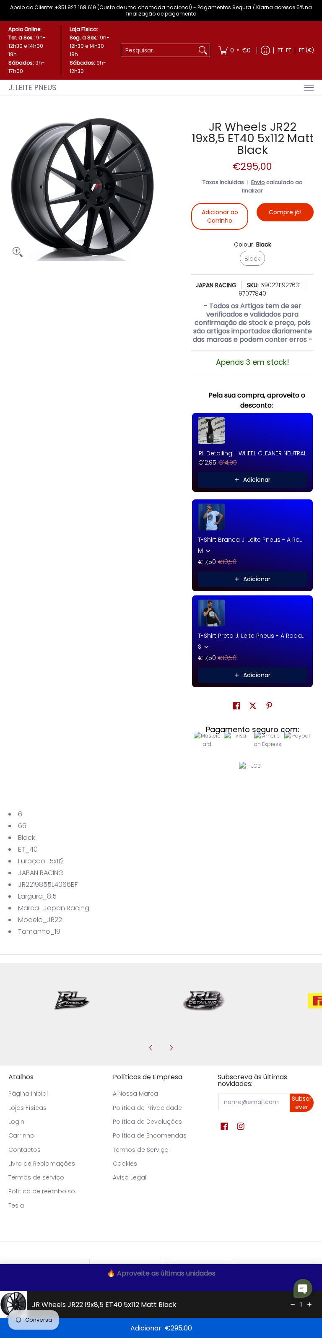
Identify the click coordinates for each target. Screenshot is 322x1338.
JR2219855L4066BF (48, 884)
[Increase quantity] (309, 1304)
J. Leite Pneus (32, 87)
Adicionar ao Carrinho (220, 216)
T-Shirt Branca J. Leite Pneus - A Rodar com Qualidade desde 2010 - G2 (252, 539)
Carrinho (21, 1135)
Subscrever (302, 1102)
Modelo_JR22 (40, 920)
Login (16, 1121)
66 (22, 826)
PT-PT (284, 50)
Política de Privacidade (147, 1108)
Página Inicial (28, 1093)
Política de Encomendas (150, 1135)
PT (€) (306, 50)
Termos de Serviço (141, 1150)
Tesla (16, 1205)
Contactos (24, 1150)
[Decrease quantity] (292, 1304)
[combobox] (158, 50)
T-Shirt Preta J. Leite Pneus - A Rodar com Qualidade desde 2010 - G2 (252, 635)
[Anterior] (151, 1048)
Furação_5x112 (41, 861)
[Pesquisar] (203, 50)
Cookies (125, 1163)
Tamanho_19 (39, 931)
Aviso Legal (129, 1177)
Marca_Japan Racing (53, 908)
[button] (236, 706)
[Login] (265, 50)
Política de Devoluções (147, 1121)
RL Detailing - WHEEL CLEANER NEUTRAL (252, 453)
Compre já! (285, 212)
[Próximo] (171, 1048)
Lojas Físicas (27, 1108)
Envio (258, 182)
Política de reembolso (41, 1191)
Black (26, 837)
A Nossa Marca (135, 1093)
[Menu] (309, 88)
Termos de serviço (36, 1177)
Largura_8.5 (37, 896)
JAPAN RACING (216, 285)
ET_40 (28, 849)
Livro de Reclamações (41, 1163)
